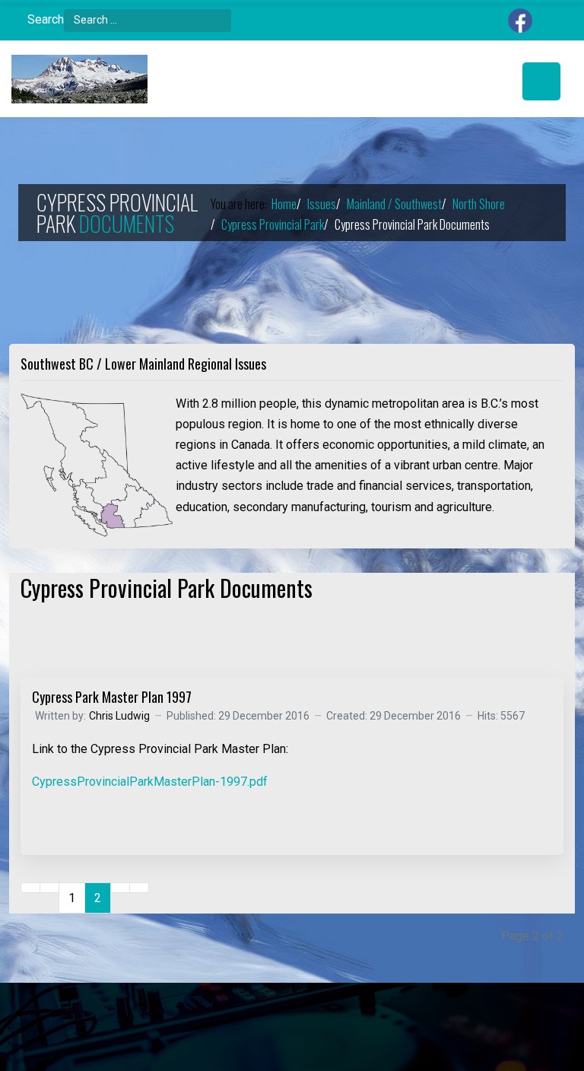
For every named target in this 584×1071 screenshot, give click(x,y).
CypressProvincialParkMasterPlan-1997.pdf (150, 781)
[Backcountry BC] (79, 79)
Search (45, 19)
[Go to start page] (30, 887)
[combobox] (147, 20)
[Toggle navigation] (541, 81)
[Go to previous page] (49, 887)
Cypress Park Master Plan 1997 (112, 697)
